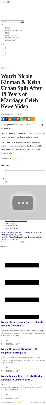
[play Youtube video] (23, 202)
